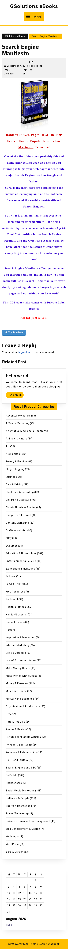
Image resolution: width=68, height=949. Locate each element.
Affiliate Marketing (17, 423)
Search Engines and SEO (21, 768)
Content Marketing (17, 523)
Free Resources (15, 592)
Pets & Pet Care (15, 722)
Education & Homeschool (21, 553)
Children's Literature (18, 500)
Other (9, 714)
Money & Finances (17, 683)
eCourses (12, 546)
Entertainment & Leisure (21, 561)
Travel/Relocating (17, 813)
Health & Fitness (16, 607)
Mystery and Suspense (20, 699)
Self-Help (12, 775)
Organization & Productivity (23, 706)
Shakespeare (14, 783)
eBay (9, 538)
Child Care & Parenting (20, 492)
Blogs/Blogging (15, 469)
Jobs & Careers (15, 653)
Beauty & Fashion (16, 461)
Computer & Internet (18, 515)
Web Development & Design (23, 829)
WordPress (12, 844)
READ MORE (16, 395)
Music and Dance (16, 691)
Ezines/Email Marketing (20, 569)
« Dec (9, 925)
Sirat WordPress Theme (23, 944)
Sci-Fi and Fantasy (17, 760)
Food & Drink (13, 584)
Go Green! (12, 599)
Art (8, 446)
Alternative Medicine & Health (24, 431)
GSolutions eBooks (34, 6)
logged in (24, 352)
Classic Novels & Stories (21, 507)
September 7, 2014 (17, 65)
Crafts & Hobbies (16, 530)
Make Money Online (18, 668)
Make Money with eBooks (21, 676)
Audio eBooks (14, 454)
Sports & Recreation (18, 806)
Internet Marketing (17, 645)
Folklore (11, 576)
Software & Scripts (17, 798)
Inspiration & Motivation (20, 637)
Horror (10, 630)
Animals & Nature (16, 439)
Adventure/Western (18, 416)
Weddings (12, 836)
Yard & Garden (15, 852)
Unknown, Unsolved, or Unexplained (28, 821)
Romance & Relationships (21, 752)
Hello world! (18, 376)
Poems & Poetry (16, 729)
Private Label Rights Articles (23, 737)
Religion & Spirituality (19, 745)
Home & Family (15, 622)
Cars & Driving (14, 484)
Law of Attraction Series (21, 660)
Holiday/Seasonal (16, 614)
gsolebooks (35, 65)
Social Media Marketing (20, 790)
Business (11, 477)
